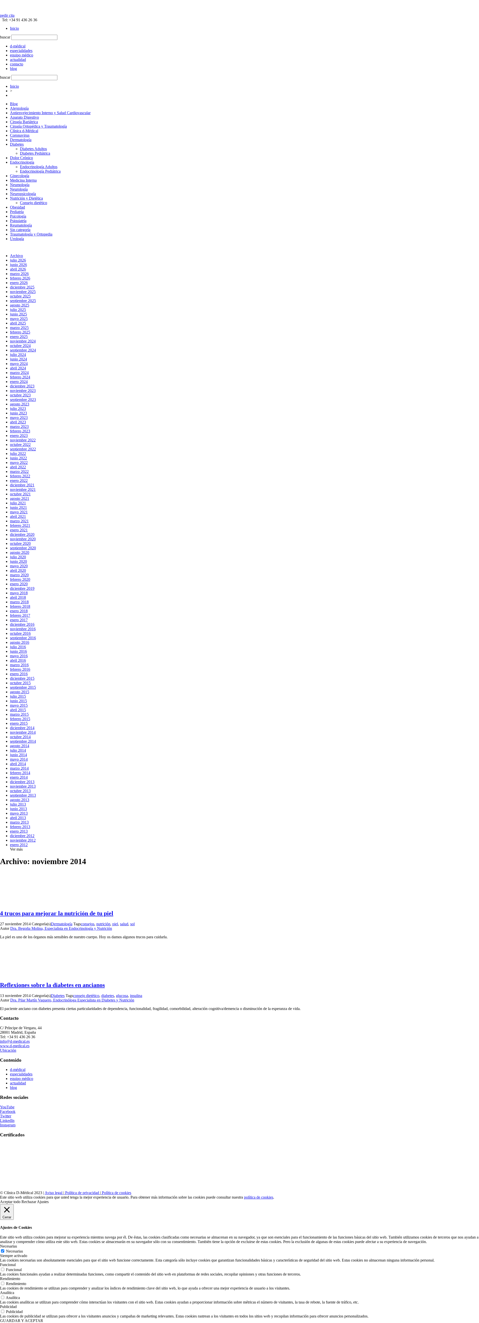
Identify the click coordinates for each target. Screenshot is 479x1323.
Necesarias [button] (8, 1246)
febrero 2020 (20, 579)
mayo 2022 (19, 462)
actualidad (18, 1083)
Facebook (7, 1111)
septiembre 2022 (23, 449)
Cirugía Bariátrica (24, 122)
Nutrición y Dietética (26, 198)
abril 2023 (18, 422)
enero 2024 (19, 381)
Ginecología (19, 176)
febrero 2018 (20, 606)
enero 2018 (19, 611)
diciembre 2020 (22, 534)
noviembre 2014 (23, 732)
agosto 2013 (19, 800)
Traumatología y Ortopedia (31, 234)
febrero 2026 (20, 278)
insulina (136, 995)
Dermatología (20, 140)
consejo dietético (86, 995)
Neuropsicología (23, 194)
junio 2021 (18, 507)
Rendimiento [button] (10, 1279)
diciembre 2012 (22, 836)
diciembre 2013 (22, 782)
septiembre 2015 (23, 687)
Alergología (19, 108)
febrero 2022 (20, 476)
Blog (14, 104)
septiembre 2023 (23, 399)
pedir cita (7, 15)
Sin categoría (20, 230)
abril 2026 (18, 269)
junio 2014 (18, 755)
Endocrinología (22, 162)
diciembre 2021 (22, 485)
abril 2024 (18, 368)
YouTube (7, 1107)
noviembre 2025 (23, 292)
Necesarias (14, 1251)
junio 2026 (18, 265)
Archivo (16, 256)
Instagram (7, 1125)
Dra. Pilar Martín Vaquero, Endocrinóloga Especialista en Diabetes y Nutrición (72, 1000)
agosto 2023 (19, 404)
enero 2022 (19, 480)
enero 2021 (19, 530)
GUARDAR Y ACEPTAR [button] (21, 1321)
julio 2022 (18, 453)
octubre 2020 (20, 543)
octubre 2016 (20, 633)
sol (132, 924)
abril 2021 (18, 516)
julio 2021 (18, 503)
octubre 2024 (20, 345)
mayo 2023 (19, 417)
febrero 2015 (20, 719)
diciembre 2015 (22, 678)
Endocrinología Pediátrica (40, 171)
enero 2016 (19, 674)
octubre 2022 (20, 444)
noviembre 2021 (23, 489)
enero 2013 (19, 831)
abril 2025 (18, 323)
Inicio (14, 28)
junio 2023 (18, 413)
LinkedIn (7, 1120)
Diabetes (17, 144)
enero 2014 (19, 777)
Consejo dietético (33, 203)
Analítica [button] (7, 1293)
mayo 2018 (19, 593)
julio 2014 (18, 750)
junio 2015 (18, 701)
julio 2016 (18, 647)
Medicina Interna (23, 180)
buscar (5, 37)
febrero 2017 (20, 615)
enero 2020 (19, 584)
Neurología (19, 189)
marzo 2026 (19, 274)
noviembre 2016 (23, 629)
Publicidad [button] (8, 1307)
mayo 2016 (19, 656)
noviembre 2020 (23, 539)
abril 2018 (18, 597)
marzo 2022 (19, 471)
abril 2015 (18, 710)
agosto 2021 (19, 498)
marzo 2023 (19, 426)
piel (115, 924)
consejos (87, 924)
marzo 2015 (19, 714)
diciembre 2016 (22, 624)
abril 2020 (18, 570)
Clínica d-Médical (24, 131)
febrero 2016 (20, 669)
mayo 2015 (19, 705)
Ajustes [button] (43, 1202)
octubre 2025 (20, 296)
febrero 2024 (20, 377)
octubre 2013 (20, 791)
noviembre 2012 (23, 840)
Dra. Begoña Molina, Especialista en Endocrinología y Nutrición (61, 928)
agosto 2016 (19, 642)
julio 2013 (18, 804)
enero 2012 (19, 845)
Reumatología (21, 225)
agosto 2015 (19, 692)
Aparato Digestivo (24, 117)
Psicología (18, 216)
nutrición (103, 924)
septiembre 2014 (23, 741)
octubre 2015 (20, 683)
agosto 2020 (19, 552)
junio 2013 (18, 809)
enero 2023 (19, 435)
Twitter (5, 1116)
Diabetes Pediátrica (35, 153)
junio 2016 (18, 651)
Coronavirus (19, 135)
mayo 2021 (19, 512)
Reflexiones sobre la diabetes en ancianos (52, 985)
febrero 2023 (20, 431)
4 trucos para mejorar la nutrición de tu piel (56, 913)
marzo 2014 (19, 768)
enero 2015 (19, 723)
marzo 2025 (19, 328)
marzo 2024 (19, 372)
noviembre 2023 (23, 390)
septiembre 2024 (23, 350)
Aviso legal (54, 1193)
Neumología (19, 185)
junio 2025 (18, 314)
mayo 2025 (19, 319)
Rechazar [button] (28, 1202)
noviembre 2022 (23, 440)
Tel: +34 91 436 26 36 (18, 20)
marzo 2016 (19, 665)
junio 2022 (18, 458)
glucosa (122, 995)
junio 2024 (18, 359)
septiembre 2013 (23, 795)
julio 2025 (18, 310)
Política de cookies (116, 1193)
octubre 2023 (20, 395)
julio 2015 (18, 696)
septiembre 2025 (23, 301)
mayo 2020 (19, 566)
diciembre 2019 (22, 588)
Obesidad (17, 207)
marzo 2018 (19, 602)
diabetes (107, 995)
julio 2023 (18, 408)
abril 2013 (18, 818)
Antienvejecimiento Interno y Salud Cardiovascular (50, 113)
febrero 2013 (20, 827)
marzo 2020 (19, 575)
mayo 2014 (19, 759)
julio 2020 (18, 557)
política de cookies (258, 1197)
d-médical (17, 1069)
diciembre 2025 (22, 287)
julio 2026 (18, 260)
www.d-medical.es (14, 1046)
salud (124, 924)
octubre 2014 (20, 737)
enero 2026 (19, 283)
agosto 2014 (19, 746)
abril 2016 (18, 660)
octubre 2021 (20, 494)
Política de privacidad (82, 1193)
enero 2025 (19, 336)
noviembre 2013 (23, 786)
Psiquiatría (18, 221)
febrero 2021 (20, 525)
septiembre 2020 (23, 548)
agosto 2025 (19, 305)
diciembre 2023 (22, 386)
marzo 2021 (19, 521)
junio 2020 (18, 561)
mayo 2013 (19, 813)
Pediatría (17, 212)
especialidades (21, 1074)
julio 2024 (18, 354)
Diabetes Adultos (33, 149)
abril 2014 (18, 764)
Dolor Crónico (21, 158)
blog (13, 1087)
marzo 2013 (19, 822)
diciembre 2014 (22, 728)
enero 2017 (19, 620)
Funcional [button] (8, 1265)
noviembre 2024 (23, 341)
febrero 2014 (20, 773)
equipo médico (21, 1078)
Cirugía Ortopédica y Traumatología (38, 126)
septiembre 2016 (23, 638)
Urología (17, 239)
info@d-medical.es (15, 1041)
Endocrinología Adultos (38, 167)
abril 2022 (18, 467)
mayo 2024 (19, 363)
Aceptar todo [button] (10, 1202)
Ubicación (8, 1050)
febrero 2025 (20, 332)
